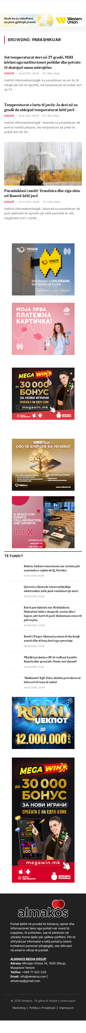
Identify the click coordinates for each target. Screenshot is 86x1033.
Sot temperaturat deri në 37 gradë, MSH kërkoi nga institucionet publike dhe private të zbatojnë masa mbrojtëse (42, 62)
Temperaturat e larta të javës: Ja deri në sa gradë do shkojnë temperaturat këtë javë (40, 107)
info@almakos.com (33, 976)
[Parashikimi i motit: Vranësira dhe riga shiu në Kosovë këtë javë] (43, 164)
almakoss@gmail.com (25, 981)
